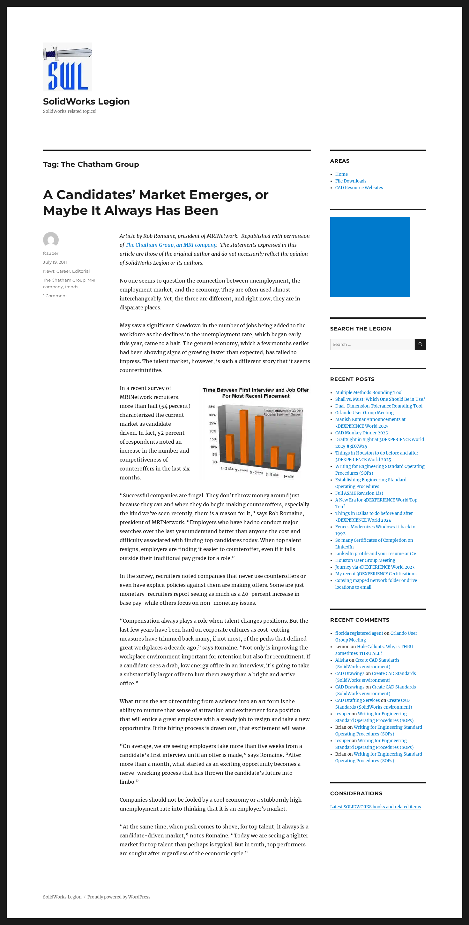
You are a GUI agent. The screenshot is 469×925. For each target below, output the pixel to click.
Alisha (341, 660)
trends (71, 286)
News (49, 271)
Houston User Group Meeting (365, 560)
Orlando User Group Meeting (364, 413)
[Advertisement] (371, 258)
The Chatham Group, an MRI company (170, 245)
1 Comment (55, 295)
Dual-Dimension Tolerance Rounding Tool (378, 406)
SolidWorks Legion (86, 101)
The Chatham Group (64, 280)
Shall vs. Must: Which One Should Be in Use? (380, 399)
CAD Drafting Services (357, 700)
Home (341, 174)
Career (63, 271)
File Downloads (351, 181)
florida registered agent (359, 633)
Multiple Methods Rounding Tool (369, 392)
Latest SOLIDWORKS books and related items (375, 807)
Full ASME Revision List (359, 493)
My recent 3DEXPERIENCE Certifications (376, 574)
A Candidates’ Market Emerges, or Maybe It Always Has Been (156, 202)
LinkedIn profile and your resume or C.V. (376, 553)
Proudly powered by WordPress (119, 897)
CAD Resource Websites (359, 187)
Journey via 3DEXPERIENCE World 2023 (374, 567)
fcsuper (50, 253)
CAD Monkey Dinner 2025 (361, 433)
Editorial (81, 271)
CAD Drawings (350, 673)
